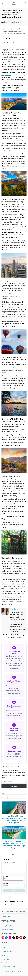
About (3, 955)
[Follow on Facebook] (5, 904)
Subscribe (14, 786)
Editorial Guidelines (7, 929)
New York (4, 797)
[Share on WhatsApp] (10, 42)
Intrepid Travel (6, 75)
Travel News (5, 959)
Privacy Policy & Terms (8, 926)
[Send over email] (13, 42)
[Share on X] (7, 42)
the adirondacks (13, 797)
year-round (19, 121)
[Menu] (2, 3)
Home (3, 947)
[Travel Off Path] (14, 3)
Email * (6, 883)
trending (22, 797)
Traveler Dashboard (7, 951)
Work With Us (5, 963)
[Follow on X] (8, 904)
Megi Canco (18, 22)
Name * (6, 876)
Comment (5, 860)
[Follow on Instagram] (11, 904)
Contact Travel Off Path (8, 967)
